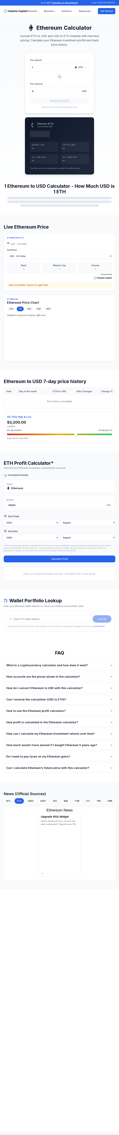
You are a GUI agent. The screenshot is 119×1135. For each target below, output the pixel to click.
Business (49, 11)
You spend (36, 60)
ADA (66, 801)
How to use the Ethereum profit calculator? (36, 710)
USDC (31, 801)
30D (29, 309)
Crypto (9, 484)
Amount (9, 500)
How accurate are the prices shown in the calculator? (43, 676)
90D (48, 309)
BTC (8, 801)
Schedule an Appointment (64, 2)
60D (39, 309)
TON (76, 801)
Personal (32, 11)
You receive (36, 83)
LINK (109, 801)
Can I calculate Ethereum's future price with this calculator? (47, 768)
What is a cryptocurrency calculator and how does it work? (47, 665)
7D (20, 309)
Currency (12, 249)
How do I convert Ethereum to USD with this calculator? (44, 688)
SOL (55, 801)
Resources (84, 11)
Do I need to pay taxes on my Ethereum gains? (38, 756)
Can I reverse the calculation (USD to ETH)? (36, 699)
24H (11, 309)
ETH (81, 67)
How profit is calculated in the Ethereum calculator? (42, 722)
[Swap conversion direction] (59, 77)
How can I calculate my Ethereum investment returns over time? (50, 733)
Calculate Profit (59, 559)
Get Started (106, 11)
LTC (88, 801)
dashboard (99, 626)
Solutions (66, 11)
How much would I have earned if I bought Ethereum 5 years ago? (51, 745)
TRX (99, 801)
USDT (43, 801)
